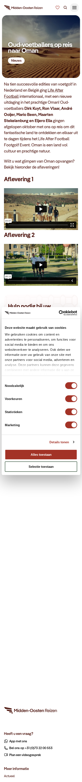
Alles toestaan (41, 454)
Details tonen (59, 442)
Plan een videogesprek (25, 755)
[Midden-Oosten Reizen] (23, 8)
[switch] (71, 396)
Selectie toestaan (41, 466)
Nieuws (16, 60)
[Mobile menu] (74, 7)
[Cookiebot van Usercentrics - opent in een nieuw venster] (59, 313)
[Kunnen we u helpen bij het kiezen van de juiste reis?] (57, 7)
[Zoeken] (65, 7)
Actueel (9, 776)
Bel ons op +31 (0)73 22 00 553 (31, 748)
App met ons (18, 741)
